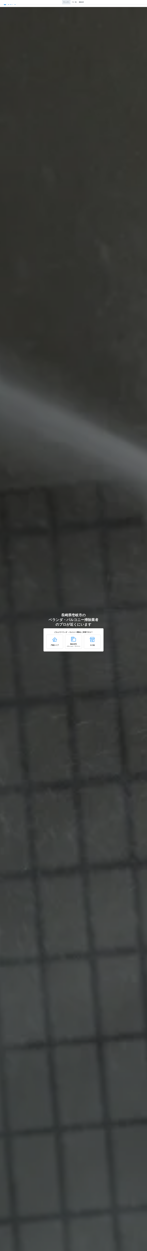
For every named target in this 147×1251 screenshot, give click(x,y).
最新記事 (81, 2)
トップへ (66, 2)
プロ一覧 (74, 2)
